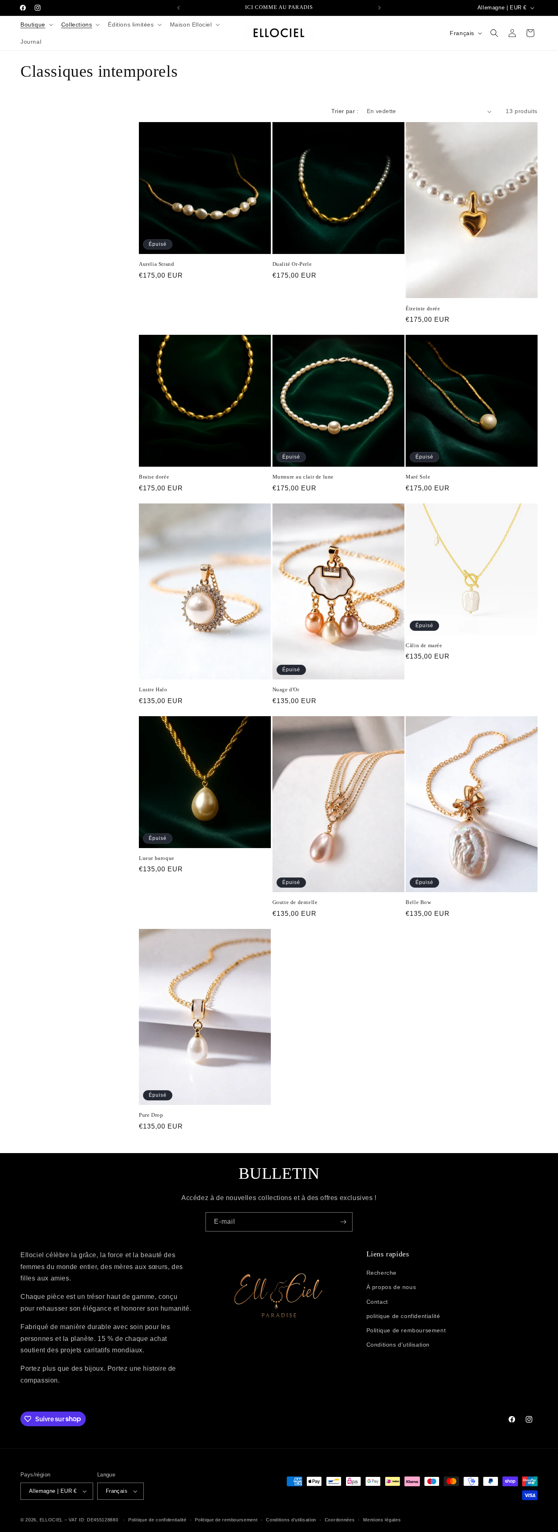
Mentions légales (382, 1519)
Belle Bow (418, 902)
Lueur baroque (156, 858)
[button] (36, 24)
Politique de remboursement (406, 1330)
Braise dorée (154, 477)
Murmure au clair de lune (303, 477)
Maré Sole (418, 477)
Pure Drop (151, 1115)
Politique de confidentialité (157, 1519)
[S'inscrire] (343, 1221)
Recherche (381, 1272)
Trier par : (344, 111)
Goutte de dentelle (295, 902)
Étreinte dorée (423, 308)
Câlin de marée (424, 645)
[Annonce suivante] (379, 8)
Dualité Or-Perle (292, 264)
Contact (377, 1301)
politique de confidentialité (403, 1316)
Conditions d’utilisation (291, 1519)
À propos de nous (391, 1287)
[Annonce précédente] (178, 8)
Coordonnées (340, 1519)
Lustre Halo (153, 689)
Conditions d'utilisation (398, 1344)
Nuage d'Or (285, 689)
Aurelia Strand (156, 264)
